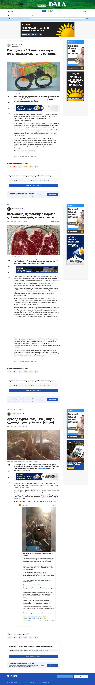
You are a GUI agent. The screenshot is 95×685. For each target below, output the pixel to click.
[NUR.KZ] (47, 11)
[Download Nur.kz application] (47, 4)
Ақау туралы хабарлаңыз (65, 676)
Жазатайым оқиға (47, 15)
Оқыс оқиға (10, 15)
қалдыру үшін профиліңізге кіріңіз (41, 180)
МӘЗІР (12, 11)
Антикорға (17, 101)
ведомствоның (43, 468)
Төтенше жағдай (30, 15)
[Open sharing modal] (9, 108)
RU (78, 11)
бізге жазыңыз (32, 156)
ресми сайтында (42, 276)
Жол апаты (38, 15)
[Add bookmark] (9, 113)
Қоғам (8, 204)
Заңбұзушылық (21, 15)
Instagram (53, 194)
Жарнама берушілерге (81, 676)
